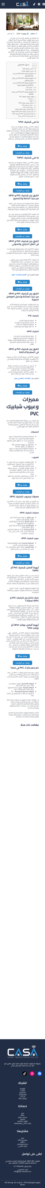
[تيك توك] (24, 1073)
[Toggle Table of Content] (33, 65)
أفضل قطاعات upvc (19, 274)
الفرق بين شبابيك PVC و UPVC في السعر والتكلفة (23, 93)
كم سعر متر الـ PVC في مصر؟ (26, 116)
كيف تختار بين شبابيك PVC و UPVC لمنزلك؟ (23, 111)
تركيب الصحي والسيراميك (22, 1123)
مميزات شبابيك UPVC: (27, 105)
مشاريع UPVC (22, 1140)
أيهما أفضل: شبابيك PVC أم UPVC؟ (24, 109)
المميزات (30, 99)
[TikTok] (34, 4)
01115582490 (18, 1166)
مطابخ (22, 1142)
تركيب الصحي (22, 1146)
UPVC (22, 1115)
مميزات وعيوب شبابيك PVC (26, 96)
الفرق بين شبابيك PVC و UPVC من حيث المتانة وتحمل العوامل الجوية (23, 84)
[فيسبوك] (39, 1073)
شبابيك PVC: (29, 88)
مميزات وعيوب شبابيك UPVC (26, 103)
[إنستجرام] (32, 1073)
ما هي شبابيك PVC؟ (28, 69)
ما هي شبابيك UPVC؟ (28, 71)
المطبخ (22, 1119)
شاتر (22, 1113)
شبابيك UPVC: (28, 90)
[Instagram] (39, 4)
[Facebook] (43, 4)
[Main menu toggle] (3, 4)
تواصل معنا (23, 146)
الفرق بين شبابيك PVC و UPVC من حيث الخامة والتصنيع (23, 75)
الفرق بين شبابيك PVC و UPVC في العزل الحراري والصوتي (23, 79)
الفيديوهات (22, 1094)
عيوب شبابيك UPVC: (27, 107)
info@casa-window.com (22, 1171)
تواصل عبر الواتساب (22, 153)
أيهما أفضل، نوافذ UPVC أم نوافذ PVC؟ (23, 114)
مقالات (22, 1090)
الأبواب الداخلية (23, 1121)
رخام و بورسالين (22, 1144)
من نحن (22, 1096)
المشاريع (23, 1092)
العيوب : (30, 101)
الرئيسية (22, 1088)
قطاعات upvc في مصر (22, 378)
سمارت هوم (22, 1117)
